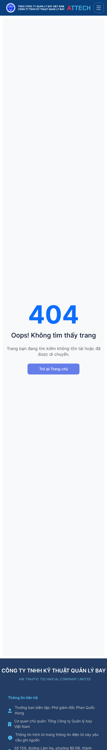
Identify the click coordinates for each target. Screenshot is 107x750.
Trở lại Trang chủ (53, 369)
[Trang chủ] (48, 8)
